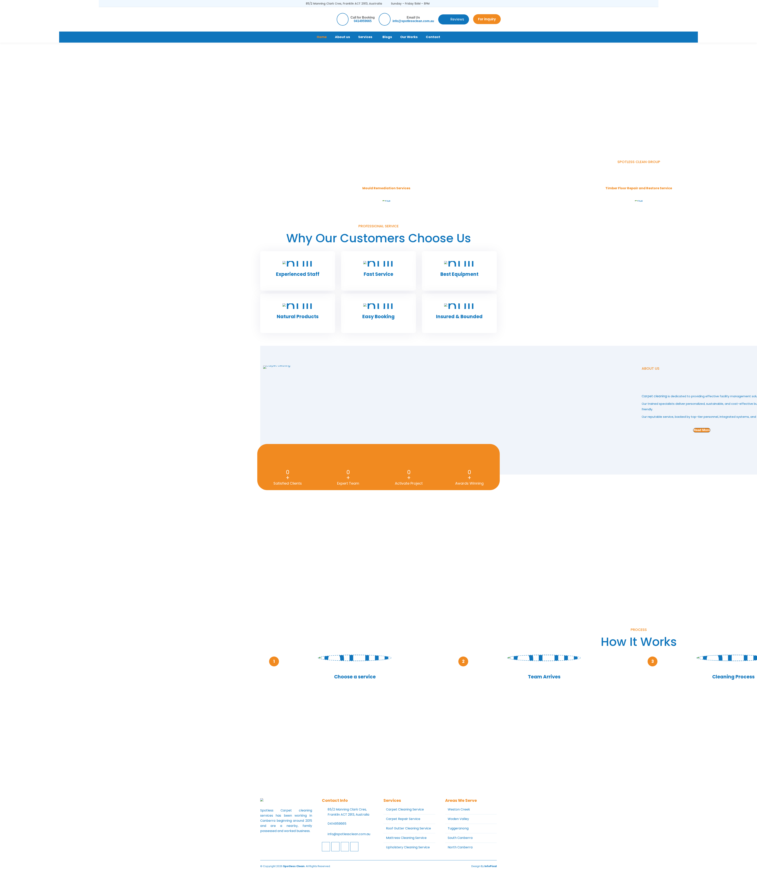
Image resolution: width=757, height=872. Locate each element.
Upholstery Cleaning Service (408, 847)
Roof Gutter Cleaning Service (408, 828)
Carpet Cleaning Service (405, 809)
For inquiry (487, 19)
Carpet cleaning (654, 396)
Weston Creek (459, 809)
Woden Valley (458, 819)
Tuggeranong (458, 828)
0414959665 (363, 21)
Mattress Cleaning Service (406, 838)
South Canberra (460, 838)
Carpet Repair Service (403, 819)
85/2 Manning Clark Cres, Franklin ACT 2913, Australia (344, 4)
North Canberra (460, 847)
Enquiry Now (639, 754)
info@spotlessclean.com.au (413, 21)
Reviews (457, 19)
